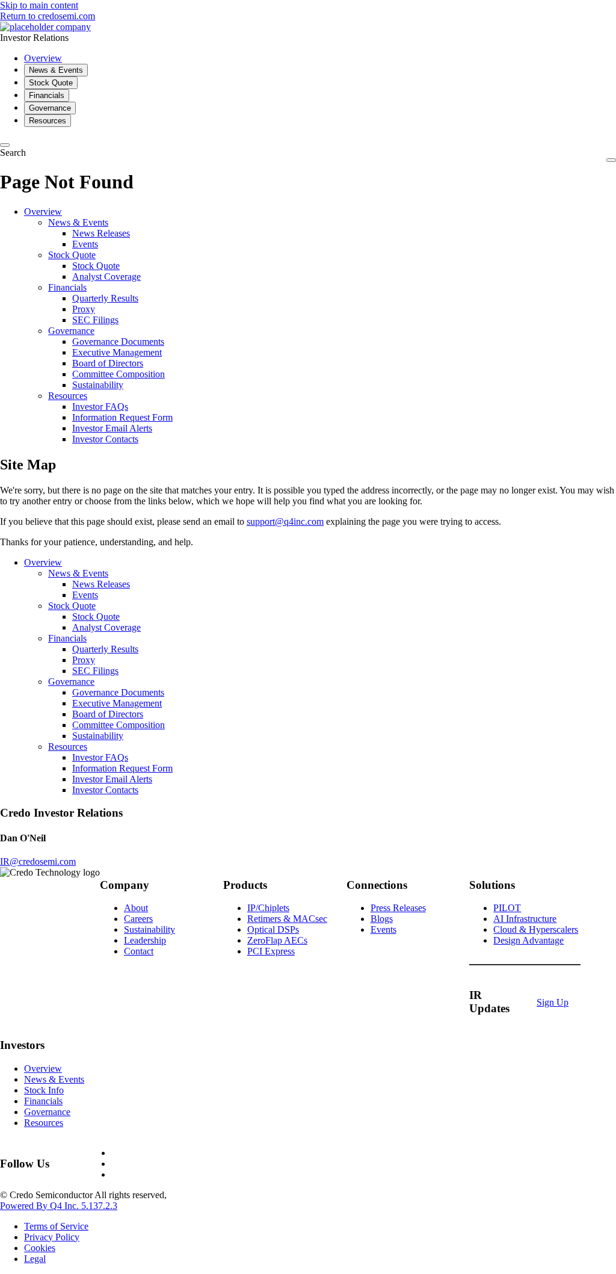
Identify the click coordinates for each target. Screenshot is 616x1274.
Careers (138, 919)
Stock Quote (72, 255)
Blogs (382, 919)
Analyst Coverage (106, 276)
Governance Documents (118, 341)
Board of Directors (107, 363)
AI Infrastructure (524, 919)
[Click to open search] (5, 145)
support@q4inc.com (285, 521)
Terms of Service (56, 1226)
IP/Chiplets (268, 908)
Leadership (145, 940)
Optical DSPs (273, 929)
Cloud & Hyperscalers (535, 929)
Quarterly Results (105, 298)
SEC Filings (95, 320)
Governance (71, 331)
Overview (43, 211)
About (136, 908)
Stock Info (44, 1090)
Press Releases (398, 908)
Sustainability (97, 385)
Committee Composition (118, 374)
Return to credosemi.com (47, 16)
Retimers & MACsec (287, 919)
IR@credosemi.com (38, 861)
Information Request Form (122, 417)
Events (85, 244)
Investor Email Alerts (112, 428)
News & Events (78, 222)
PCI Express (271, 951)
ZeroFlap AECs (277, 940)
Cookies (39, 1248)
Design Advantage (528, 940)
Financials (67, 287)
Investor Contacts (105, 439)
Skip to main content (39, 5)
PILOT (507, 908)
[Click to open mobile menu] (611, 160)
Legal (35, 1259)
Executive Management (117, 352)
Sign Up (552, 1002)
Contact (138, 951)
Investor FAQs (100, 406)
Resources (67, 396)
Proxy (83, 309)
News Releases (101, 233)
